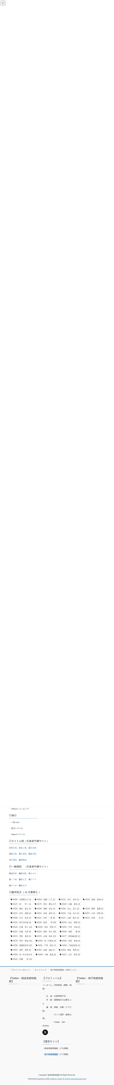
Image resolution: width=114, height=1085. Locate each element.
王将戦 (14, 860)
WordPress (41, 1079)
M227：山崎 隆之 (70, 918)
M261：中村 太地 (71, 927)
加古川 (24, 885)
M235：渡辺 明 (46, 922)
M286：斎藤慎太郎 (22, 945)
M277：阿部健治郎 (71, 936)
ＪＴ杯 (14, 879)
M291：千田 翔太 (47, 945)
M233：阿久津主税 (22, 922)
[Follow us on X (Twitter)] (45, 1032)
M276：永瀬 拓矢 (46, 936)
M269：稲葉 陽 (71, 932)
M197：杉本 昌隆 (22, 913)
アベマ (33, 879)
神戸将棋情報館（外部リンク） (64, 970)
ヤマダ (14, 885)
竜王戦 (14, 848)
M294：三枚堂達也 (71, 945)
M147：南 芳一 (22, 904)
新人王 (24, 879)
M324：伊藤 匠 (22, 959)
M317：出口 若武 (71, 954)
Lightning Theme (56, 1079)
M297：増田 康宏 (22, 950)
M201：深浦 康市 (46, 913)
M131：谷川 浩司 (70, 899)
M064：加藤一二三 (46, 899)
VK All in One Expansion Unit (75, 1079)
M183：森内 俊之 (22, 909)
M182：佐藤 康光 (71, 904)
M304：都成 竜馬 (70, 950)
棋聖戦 (24, 860)
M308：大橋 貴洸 (47, 954)
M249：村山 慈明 (71, 922)
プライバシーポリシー (21, 970)
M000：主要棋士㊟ (22, 899)
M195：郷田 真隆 (94, 909)
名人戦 (24, 848)
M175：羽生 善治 (46, 904)
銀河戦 (24, 873)
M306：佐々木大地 (22, 954)
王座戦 (24, 854)
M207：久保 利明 (94, 913)
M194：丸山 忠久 (70, 909)
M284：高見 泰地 (71, 941)
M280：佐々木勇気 (47, 941)
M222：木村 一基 (46, 918)
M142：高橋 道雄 (94, 899)
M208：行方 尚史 (22, 918)
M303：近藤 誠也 (46, 950)
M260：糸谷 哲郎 (47, 927)
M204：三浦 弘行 (70, 913)
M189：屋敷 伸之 (46, 909)
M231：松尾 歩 (94, 918)
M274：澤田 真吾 (22, 936)
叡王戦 (14, 854)
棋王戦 (33, 854)
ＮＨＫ (33, 873)
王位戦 (33, 848)
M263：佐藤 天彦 (22, 932)
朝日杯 (14, 873)
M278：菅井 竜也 (22, 941)
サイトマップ (40, 970)
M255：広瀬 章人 (22, 927)
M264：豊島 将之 (46, 932)
